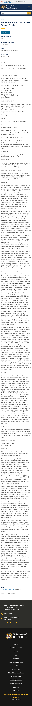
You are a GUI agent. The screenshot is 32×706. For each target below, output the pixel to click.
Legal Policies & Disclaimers (16, 662)
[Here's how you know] (16, 2)
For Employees (16, 669)
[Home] (9, 9)
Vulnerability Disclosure (16, 683)
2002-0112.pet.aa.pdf (7, 589)
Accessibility (16, 658)
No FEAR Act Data (16, 676)
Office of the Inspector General (16, 673)
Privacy (16, 665)
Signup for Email (10, 617)
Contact (15, 699)
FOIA (16, 655)
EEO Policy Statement (16, 680)
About (16, 644)
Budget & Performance (16, 647)
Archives (16, 651)
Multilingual (16, 687)
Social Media (7, 619)
